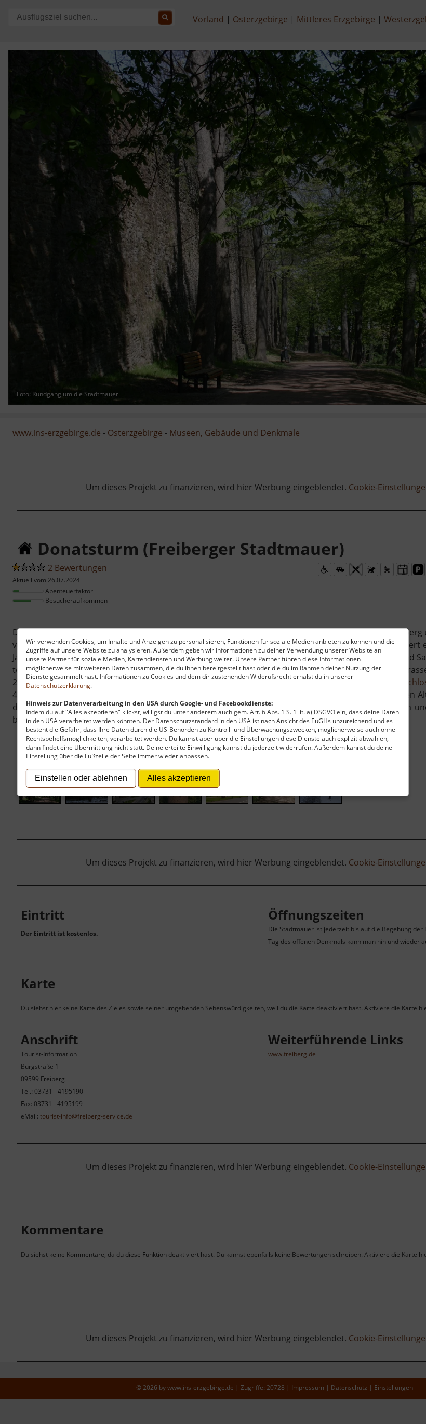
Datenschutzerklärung (58, 685)
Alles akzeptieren (179, 778)
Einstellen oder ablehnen (81, 778)
